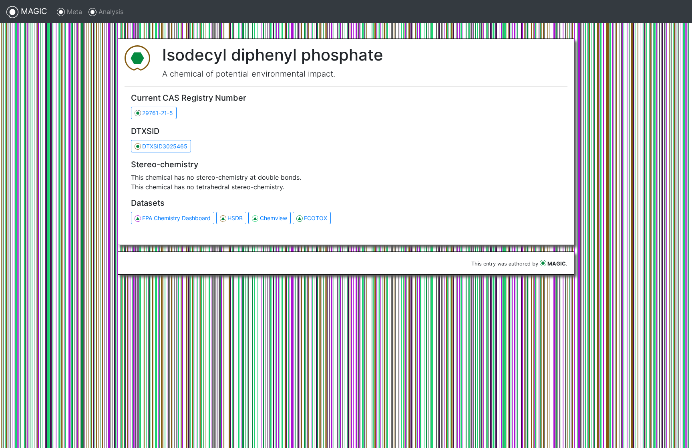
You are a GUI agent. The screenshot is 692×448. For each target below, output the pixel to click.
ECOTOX (315, 218)
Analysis (110, 12)
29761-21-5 (157, 112)
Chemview (273, 218)
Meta (73, 12)
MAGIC (32, 11)
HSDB (235, 218)
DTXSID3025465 (164, 146)
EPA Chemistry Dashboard (176, 218)
